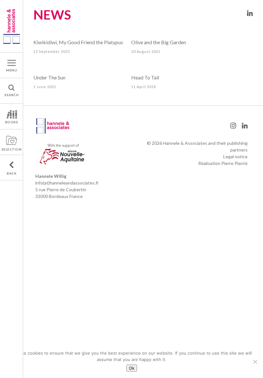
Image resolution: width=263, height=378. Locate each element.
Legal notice (235, 156)
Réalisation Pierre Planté (223, 163)
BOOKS (11, 122)
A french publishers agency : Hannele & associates (11, 26)
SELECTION (12, 149)
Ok (131, 368)
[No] (255, 361)
